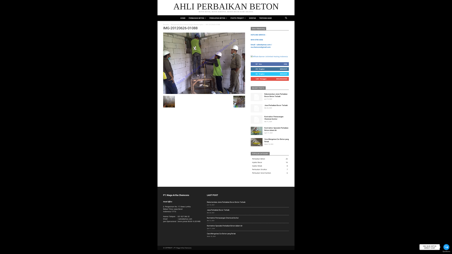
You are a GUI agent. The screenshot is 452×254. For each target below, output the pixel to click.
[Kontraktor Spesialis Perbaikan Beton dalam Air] (256, 131)
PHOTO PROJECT (237, 18)
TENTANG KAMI (265, 18)
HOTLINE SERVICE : (258, 35)
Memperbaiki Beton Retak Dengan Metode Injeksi (187, 25)
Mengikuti (283, 69)
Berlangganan (281, 79)
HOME (182, 18)
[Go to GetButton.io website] (446, 251)
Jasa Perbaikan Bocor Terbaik (276, 105)
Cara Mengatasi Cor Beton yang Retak (221, 234)
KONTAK (252, 18)
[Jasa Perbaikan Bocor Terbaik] (256, 108)
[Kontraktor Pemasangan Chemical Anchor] (256, 119)
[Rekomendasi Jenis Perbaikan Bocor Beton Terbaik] (256, 97)
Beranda (166, 25)
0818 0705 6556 (257, 40)
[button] (286, 18)
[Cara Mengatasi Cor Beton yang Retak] (256, 142)
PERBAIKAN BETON (196, 18)
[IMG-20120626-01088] (204, 93)
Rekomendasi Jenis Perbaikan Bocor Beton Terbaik (226, 202)
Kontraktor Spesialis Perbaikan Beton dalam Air (224, 226)
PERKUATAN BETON (217, 18)
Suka (285, 64)
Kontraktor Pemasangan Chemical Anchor (223, 218)
